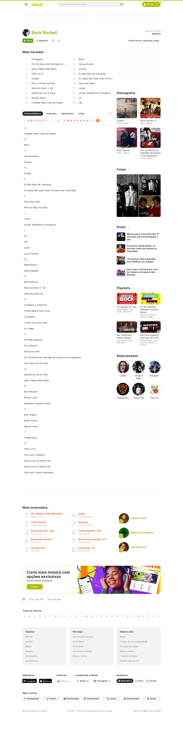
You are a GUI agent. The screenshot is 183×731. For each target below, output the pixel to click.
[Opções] (59, 41)
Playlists (29, 651)
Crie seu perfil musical (83, 637)
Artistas (29, 641)
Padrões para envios (129, 661)
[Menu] (26, 4)
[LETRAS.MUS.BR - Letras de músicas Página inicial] (37, 4)
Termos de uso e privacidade (133, 641)
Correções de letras (82, 651)
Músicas (29, 637)
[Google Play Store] (29, 681)
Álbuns (29, 646)
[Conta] (158, 4)
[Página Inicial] (23, 599)
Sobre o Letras (127, 651)
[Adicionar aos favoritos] (53, 41)
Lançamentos (32, 661)
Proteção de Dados (129, 646)
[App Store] (45, 681)
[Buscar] (121, 4)
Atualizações (32, 656)
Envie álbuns (78, 641)
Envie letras (78, 646)
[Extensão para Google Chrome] (64, 681)
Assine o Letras (80, 656)
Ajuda (122, 637)
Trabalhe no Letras (128, 656)
